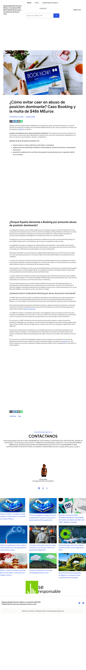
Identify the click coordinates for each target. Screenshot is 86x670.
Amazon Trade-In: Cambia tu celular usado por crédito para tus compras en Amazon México (12, 516)
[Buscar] (56, 15)
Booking (64, 341)
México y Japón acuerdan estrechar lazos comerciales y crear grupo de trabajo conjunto (13, 572)
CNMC (21, 129)
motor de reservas (29, 309)
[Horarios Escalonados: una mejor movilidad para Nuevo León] (43, 561)
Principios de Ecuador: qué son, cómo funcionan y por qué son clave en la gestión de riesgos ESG (42, 547)
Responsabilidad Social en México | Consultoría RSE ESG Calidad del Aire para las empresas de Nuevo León (12, 10)
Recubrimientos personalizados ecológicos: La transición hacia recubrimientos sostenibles (70, 575)
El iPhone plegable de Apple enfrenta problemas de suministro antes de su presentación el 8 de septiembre (42, 517)
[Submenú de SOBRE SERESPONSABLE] (58, 2)
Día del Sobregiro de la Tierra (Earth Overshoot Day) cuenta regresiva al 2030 (71, 547)
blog (19, 416)
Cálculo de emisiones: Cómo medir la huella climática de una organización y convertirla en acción (13, 547)
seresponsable (30, 117)
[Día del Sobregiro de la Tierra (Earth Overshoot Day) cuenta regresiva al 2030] (72, 534)
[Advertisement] (43, 33)
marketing (12, 416)
